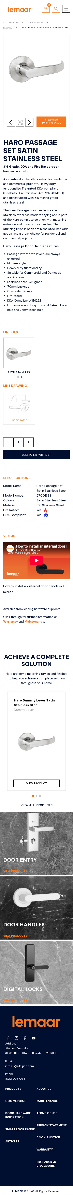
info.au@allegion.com (19, 1066)
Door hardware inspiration (18, 1115)
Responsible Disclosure (46, 1163)
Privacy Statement (51, 1125)
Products (13, 1089)
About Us (43, 1089)
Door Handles (36, 22)
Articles (12, 1141)
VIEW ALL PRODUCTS (36, 805)
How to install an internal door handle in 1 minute (33, 589)
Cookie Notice (48, 1137)
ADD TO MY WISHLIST (36, 455)
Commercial (15, 1101)
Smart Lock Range (20, 1129)
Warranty (10, 622)
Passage (8, 27)
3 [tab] (41, 797)
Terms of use (46, 1113)
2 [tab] (38, 797)
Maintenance (34, 622)
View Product (36, 783)
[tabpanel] (36, 741)
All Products (11, 22)
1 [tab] (34, 797)
